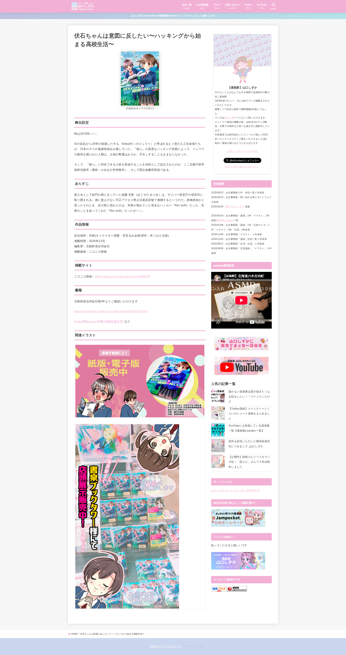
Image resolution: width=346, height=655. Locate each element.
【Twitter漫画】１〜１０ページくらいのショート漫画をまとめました (249, 413)
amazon (91, 321)
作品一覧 (229, 117)
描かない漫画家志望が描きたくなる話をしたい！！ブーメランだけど (249, 396)
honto (78, 321)
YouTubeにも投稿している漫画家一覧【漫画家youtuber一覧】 (249, 428)
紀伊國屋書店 (110, 321)
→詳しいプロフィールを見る (242, 151)
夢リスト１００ (235, 206)
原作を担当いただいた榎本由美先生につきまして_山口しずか (249, 444)
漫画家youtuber (225, 220)
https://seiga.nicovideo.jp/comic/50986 (121, 276)
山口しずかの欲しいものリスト (242, 166)
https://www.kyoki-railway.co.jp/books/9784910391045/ (111, 311)
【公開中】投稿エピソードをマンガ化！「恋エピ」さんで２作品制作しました (249, 462)
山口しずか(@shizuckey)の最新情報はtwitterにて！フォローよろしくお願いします (173, 15)
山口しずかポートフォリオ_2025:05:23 (235, 490)
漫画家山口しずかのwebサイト (165, 646)
